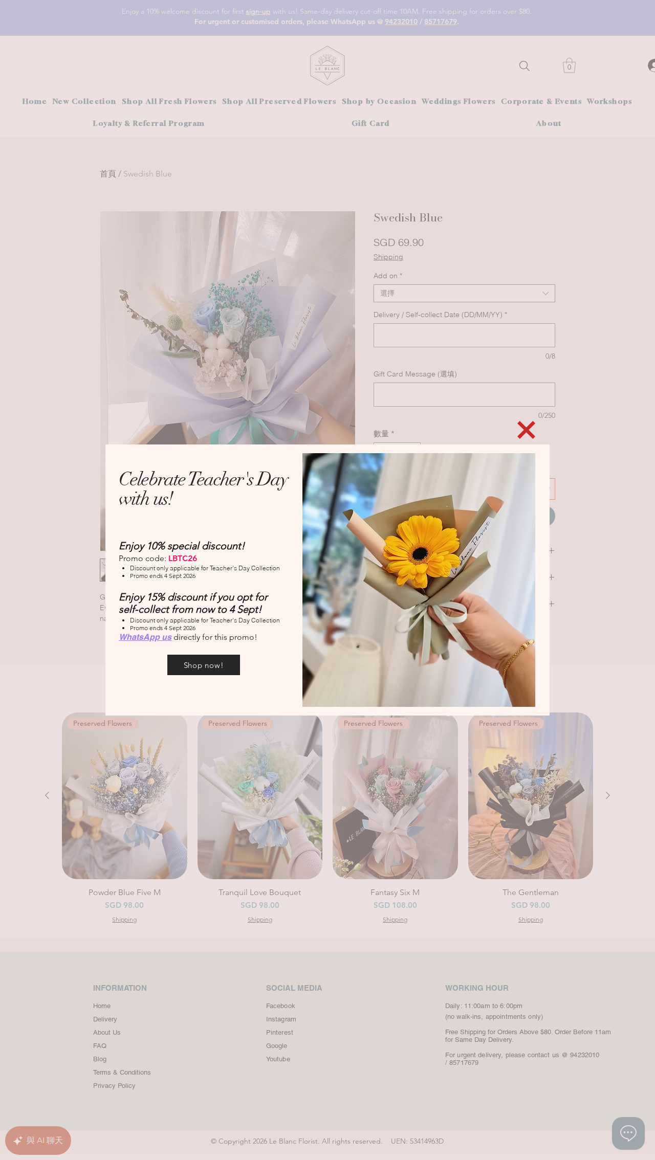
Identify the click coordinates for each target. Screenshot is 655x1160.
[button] (526, 430)
